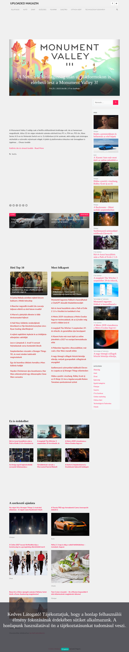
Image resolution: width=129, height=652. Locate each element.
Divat (33, 9)
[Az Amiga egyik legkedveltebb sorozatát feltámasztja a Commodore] (21, 460)
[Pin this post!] (20, 206)
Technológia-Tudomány (95, 9)
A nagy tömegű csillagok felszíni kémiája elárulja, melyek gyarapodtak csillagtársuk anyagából (68, 359)
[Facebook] (112, 3)
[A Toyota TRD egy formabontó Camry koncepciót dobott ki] (70, 534)
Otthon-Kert (76, 9)
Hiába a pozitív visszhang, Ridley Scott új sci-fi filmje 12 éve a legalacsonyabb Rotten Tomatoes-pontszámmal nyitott (69, 379)
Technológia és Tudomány (101, 299)
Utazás (53, 586)
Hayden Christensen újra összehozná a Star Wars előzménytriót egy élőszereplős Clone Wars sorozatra (28, 374)
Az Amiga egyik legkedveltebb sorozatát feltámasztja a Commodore (20, 467)
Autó (25, 9)
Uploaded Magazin (24, 3)
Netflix (14, 154)
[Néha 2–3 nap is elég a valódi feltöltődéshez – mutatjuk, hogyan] (70, 581)
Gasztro (63, 9)
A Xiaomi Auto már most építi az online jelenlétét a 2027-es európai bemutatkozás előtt (69, 340)
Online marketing (100, 397)
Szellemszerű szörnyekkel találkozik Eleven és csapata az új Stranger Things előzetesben (105, 235)
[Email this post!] (26, 206)
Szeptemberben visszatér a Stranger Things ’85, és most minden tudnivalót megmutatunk (28, 354)
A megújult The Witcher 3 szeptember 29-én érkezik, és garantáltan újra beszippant (48, 443)
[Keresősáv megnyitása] (117, 9)
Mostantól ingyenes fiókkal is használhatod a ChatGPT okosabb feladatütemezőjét (105, 305)
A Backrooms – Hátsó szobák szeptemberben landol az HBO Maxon (104, 210)
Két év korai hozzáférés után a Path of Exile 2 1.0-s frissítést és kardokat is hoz (21, 443)
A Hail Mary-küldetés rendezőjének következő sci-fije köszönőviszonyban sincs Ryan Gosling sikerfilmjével (28, 326)
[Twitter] (116, 3)
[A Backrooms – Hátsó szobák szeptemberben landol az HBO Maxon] (106, 201)
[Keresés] (115, 102)
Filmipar (53, 9)
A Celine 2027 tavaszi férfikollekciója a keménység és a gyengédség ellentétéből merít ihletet (27, 547)
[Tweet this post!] (13, 206)
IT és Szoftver (74, 89)
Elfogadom (65, 649)
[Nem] (127, 627)
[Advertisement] (64, 25)
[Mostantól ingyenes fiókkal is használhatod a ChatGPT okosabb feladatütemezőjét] (106, 295)
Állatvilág (15, 9)
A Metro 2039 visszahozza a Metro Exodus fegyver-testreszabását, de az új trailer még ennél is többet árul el (69, 320)
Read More (39, 148)
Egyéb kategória (99, 383)
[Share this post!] (10, 206)
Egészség (42, 9)
